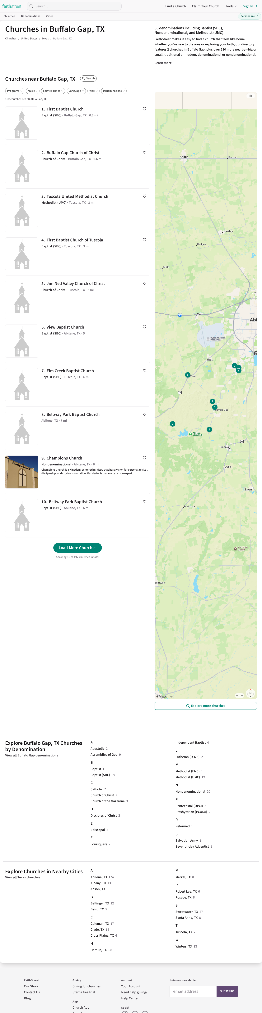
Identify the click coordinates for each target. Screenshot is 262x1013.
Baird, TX (97, 909)
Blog (27, 998)
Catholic (97, 789)
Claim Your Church (205, 6)
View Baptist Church (77, 341)
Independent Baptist (190, 742)
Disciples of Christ (104, 815)
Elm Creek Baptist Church (77, 384)
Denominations (30, 16)
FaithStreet (11, 6)
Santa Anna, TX (186, 917)
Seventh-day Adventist (192, 846)
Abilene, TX (99, 877)
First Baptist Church (77, 123)
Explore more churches (208, 705)
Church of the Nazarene (108, 801)
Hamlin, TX (99, 950)
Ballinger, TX (100, 903)
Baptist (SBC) (100, 775)
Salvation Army (186, 840)
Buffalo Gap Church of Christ (77, 166)
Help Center (129, 998)
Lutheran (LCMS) (187, 757)
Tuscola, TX (183, 932)
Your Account (130, 986)
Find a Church (175, 6)
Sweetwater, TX (186, 911)
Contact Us (32, 992)
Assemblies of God (104, 754)
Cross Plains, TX (102, 935)
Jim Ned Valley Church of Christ (77, 297)
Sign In (248, 6)
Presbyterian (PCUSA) (191, 811)
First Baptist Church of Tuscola (77, 254)
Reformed (182, 826)
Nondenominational (190, 791)
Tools (229, 6)
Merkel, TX (183, 877)
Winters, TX (183, 946)
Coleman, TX (100, 923)
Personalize (250, 16)
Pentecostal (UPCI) (189, 806)
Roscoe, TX (183, 897)
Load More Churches (77, 548)
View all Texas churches (22, 877)
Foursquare (99, 844)
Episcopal (98, 829)
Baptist (96, 769)
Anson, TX (98, 889)
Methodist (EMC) (187, 771)
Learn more (163, 63)
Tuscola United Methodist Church (77, 210)
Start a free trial (84, 992)
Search (90, 78)
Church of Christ (102, 795)
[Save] (144, 109)
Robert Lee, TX (186, 891)
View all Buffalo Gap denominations (31, 755)
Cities (49, 16)
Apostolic (97, 748)
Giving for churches (87, 986)
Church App (81, 1007)
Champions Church (77, 472)
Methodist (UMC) (187, 777)
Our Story (31, 986)
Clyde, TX (97, 929)
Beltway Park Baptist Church (77, 428)
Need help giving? (134, 992)
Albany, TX (98, 883)
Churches (9, 16)
